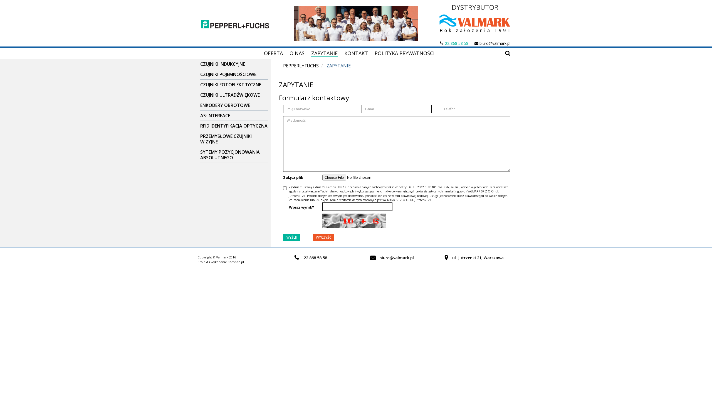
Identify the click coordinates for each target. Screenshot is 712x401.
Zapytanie (324, 53)
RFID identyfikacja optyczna (234, 126)
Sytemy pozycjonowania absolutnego (230, 155)
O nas (297, 53)
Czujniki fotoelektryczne (230, 85)
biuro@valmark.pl (494, 43)
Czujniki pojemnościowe (228, 74)
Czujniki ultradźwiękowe (230, 95)
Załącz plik (293, 177)
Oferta (273, 53)
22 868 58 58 (456, 43)
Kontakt (356, 53)
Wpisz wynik (301, 207)
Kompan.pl (236, 262)
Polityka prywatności (404, 53)
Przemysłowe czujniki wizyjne (226, 139)
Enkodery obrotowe (225, 105)
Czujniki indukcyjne (222, 64)
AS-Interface (215, 116)
